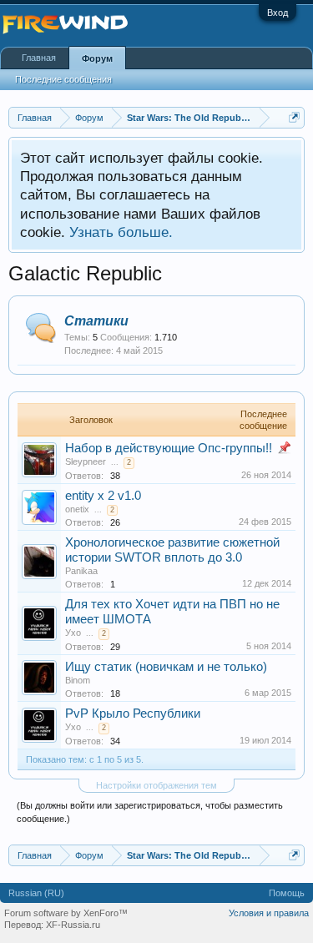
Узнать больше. (121, 232)
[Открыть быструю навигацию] (294, 117)
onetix (77, 509)
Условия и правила (269, 913)
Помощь (287, 893)
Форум (97, 58)
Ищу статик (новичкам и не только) (166, 666)
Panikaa (81, 571)
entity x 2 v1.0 (103, 495)
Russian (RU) (36, 893)
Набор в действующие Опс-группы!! (168, 448)
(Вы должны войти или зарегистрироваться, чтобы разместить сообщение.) (150, 812)
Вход (277, 13)
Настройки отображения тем (156, 785)
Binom (77, 680)
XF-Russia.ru (73, 925)
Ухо (73, 633)
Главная (39, 58)
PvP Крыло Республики (132, 713)
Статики (96, 321)
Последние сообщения (63, 79)
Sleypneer (85, 461)
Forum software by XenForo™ (66, 913)
